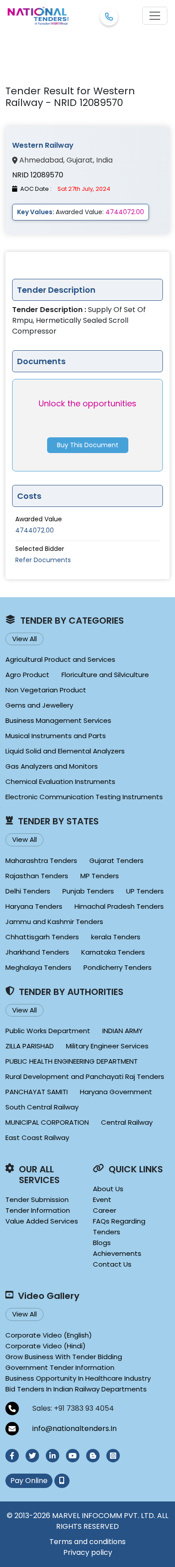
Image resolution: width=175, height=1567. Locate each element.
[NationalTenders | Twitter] (32, 1455)
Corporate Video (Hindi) (45, 1346)
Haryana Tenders (33, 906)
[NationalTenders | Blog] (93, 1455)
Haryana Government (116, 1091)
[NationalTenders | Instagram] (113, 1455)
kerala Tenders (115, 937)
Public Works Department (47, 1030)
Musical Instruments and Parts (55, 735)
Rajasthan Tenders (36, 875)
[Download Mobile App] (62, 1481)
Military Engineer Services (107, 1046)
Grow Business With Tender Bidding (63, 1356)
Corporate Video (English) (48, 1335)
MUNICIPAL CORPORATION (47, 1122)
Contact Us (112, 1264)
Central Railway (127, 1122)
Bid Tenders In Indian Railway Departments (76, 1389)
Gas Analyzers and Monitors (51, 766)
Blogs (102, 1242)
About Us (108, 1188)
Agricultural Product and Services (60, 659)
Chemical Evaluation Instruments (60, 781)
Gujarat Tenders (116, 860)
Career (104, 1210)
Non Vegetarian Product (45, 690)
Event (102, 1199)
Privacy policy (87, 1552)
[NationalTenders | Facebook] (12, 1455)
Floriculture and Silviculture (105, 674)
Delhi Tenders (27, 891)
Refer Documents (43, 559)
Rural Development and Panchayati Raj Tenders (84, 1076)
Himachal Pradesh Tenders (119, 906)
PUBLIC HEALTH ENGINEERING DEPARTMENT (71, 1061)
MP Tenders (99, 875)
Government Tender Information (59, 1367)
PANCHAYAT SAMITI (36, 1091)
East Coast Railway (37, 1137)
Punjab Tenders (88, 891)
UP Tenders (145, 891)
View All (24, 638)
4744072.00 (34, 530)
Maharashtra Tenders (41, 860)
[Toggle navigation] (154, 16)
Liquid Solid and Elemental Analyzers (65, 751)
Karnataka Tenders (113, 952)
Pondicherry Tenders (117, 967)
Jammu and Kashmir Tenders (54, 921)
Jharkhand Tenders (37, 952)
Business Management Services (58, 720)
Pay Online (29, 1480)
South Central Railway (42, 1107)
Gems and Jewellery (39, 705)
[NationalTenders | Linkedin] (52, 1455)
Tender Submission (37, 1199)
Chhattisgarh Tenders (42, 937)
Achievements (117, 1253)
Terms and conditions (87, 1541)
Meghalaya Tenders (38, 967)
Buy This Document (87, 444)
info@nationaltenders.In (74, 1428)
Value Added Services (41, 1221)
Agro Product (27, 674)
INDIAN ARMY (122, 1030)
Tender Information (37, 1210)
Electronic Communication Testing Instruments (84, 796)
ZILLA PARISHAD (29, 1046)
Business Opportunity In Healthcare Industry (78, 1378)
